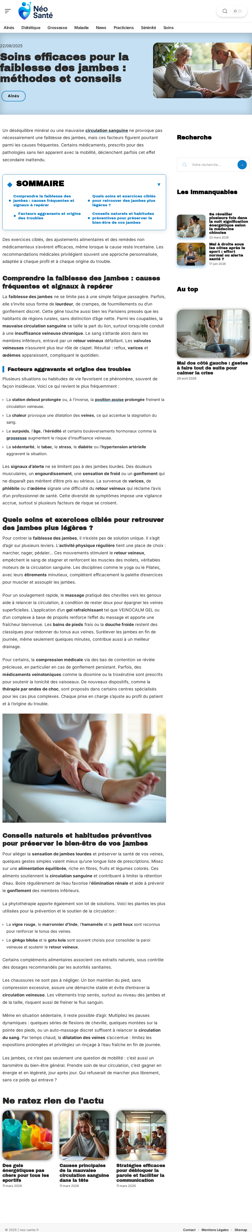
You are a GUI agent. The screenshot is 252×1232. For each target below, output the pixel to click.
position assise (109, 399)
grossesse (16, 437)
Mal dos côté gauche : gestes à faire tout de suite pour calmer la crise (212, 368)
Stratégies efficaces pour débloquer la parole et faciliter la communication (140, 1173)
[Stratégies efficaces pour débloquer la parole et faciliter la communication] (141, 1135)
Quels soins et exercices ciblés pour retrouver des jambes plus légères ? (124, 200)
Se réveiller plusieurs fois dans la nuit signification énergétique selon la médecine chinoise (228, 223)
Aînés (13, 96)
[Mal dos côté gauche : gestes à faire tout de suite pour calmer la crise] (213, 334)
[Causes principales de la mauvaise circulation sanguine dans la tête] (84, 1135)
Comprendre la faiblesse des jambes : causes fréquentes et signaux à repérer (43, 200)
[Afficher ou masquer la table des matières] (112, 184)
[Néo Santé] (35, 11)
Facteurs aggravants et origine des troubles (49, 216)
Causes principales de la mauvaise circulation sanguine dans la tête (84, 1173)
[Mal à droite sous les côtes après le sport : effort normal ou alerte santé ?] (191, 254)
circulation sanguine (106, 130)
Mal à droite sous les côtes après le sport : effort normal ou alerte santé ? (227, 251)
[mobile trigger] (9, 11)
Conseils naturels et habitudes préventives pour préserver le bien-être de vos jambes (123, 218)
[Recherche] (224, 11)
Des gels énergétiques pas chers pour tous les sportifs (25, 1173)
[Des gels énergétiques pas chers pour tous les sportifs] (27, 1135)
